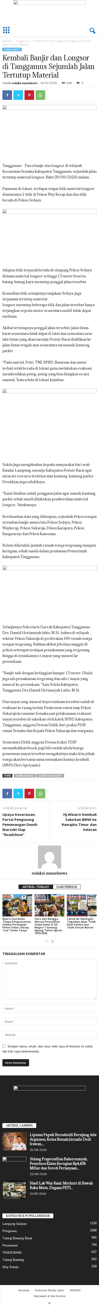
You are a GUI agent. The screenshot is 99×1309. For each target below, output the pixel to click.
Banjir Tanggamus (50, 775)
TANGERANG (12, 1252)
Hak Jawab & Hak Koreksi (49, 1296)
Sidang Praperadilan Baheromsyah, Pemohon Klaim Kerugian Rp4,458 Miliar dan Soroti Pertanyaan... (58, 1163)
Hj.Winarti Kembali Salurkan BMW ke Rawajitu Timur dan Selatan (79, 822)
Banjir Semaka (25, 775)
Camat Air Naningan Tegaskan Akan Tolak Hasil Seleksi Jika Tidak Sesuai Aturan (81, 923)
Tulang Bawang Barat (17, 1238)
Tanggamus (22, 41)
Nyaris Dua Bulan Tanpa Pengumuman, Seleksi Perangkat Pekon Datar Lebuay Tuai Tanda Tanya (16, 924)
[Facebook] (7, 95)
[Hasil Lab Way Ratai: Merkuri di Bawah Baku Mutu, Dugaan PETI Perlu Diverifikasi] (14, 1190)
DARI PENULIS (66, 887)
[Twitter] (18, 95)
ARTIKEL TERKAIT (35, 887)
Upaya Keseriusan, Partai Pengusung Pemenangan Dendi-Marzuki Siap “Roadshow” (20, 824)
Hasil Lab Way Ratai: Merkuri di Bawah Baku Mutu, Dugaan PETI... (61, 1185)
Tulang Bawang (13, 1260)
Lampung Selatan (14, 1224)
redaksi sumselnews (24, 83)
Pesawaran (10, 1245)
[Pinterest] (29, 95)
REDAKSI (75, 1290)
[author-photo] (49, 857)
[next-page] (52, 941)
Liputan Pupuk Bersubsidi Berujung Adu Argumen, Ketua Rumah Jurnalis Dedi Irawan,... (63, 1139)
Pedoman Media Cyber (49, 1290)
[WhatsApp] (40, 95)
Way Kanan (10, 1267)
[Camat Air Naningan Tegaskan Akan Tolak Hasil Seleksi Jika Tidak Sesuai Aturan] (82, 905)
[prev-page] (46, 941)
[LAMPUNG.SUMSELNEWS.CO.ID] (49, 12)
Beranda (7, 41)
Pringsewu (9, 1231)
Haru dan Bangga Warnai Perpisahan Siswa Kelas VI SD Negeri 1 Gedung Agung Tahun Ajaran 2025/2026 (48, 926)
